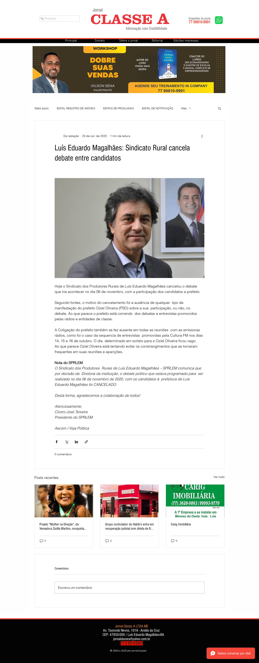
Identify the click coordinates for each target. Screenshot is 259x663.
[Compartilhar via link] (86, 442)
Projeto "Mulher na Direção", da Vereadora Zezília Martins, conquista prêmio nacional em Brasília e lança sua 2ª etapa (61, 526)
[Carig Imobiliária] (195, 501)
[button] (219, 108)
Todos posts (41, 108)
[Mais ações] (202, 136)
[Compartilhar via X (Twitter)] (66, 442)
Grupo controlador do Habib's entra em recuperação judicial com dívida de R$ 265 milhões (129, 526)
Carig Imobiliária (181, 524)
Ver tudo (219, 477)
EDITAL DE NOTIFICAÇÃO (157, 108)
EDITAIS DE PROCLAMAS (118, 108)
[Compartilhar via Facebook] (56, 442)
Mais (184, 108)
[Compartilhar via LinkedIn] (76, 442)
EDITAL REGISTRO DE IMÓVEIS (76, 108)
